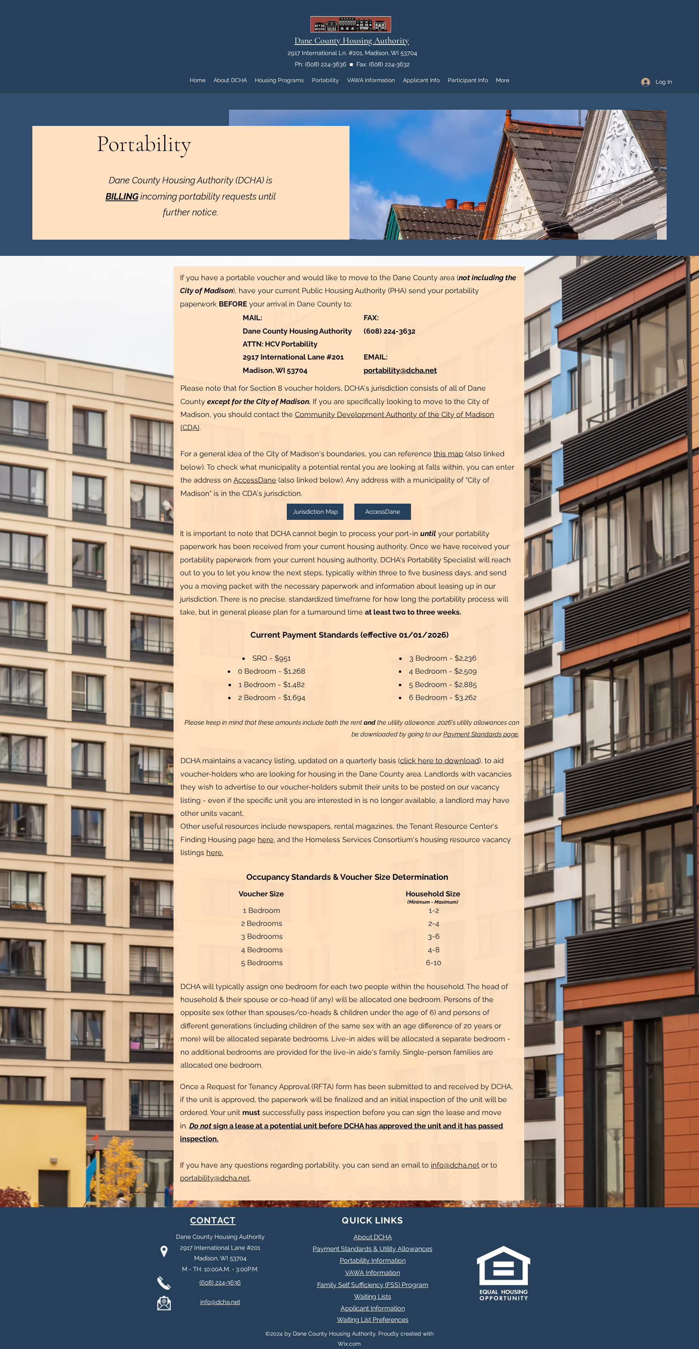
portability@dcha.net (400, 370)
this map (448, 453)
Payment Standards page (480, 734)
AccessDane (254, 480)
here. (214, 852)
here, (266, 839)
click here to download (439, 760)
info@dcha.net (455, 1165)
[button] (315, 512)
